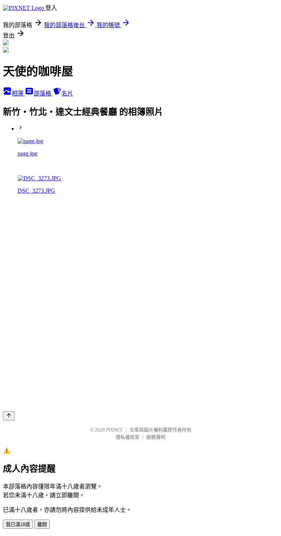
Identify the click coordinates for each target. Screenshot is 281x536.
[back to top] (9, 415)
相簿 (18, 93)
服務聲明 (155, 437)
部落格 (43, 93)
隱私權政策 (127, 437)
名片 (67, 93)
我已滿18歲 (18, 524)
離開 (42, 524)
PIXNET (114, 430)
